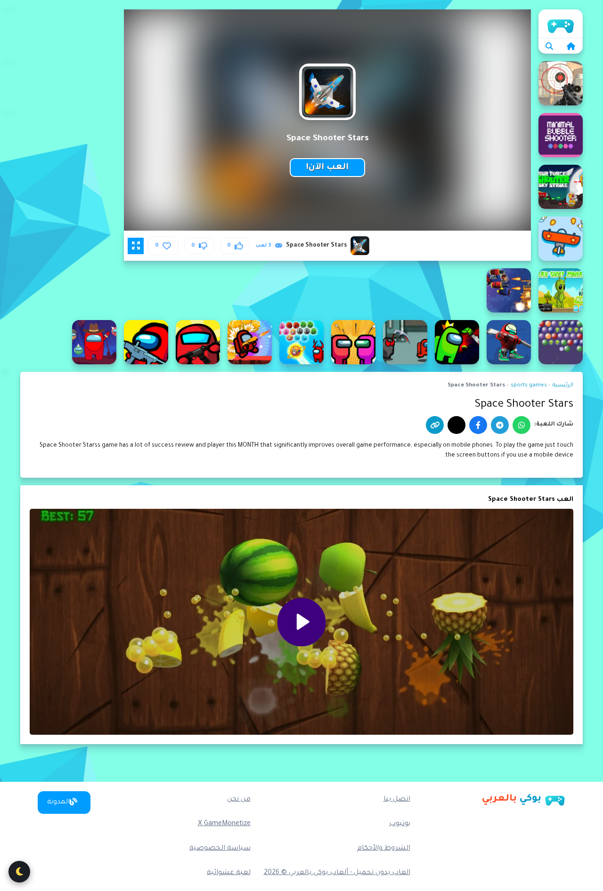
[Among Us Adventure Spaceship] (353, 342)
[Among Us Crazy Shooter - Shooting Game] (146, 342)
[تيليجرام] (500, 425)
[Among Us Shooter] (94, 342)
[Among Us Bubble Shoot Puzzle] (301, 342)
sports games (529, 386)
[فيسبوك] (478, 425)
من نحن (239, 799)
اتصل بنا (396, 799)
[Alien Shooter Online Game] (509, 290)
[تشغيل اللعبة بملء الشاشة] (135, 245)
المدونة (58, 802)
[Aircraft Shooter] (560, 239)
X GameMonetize (224, 824)
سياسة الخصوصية (220, 848)
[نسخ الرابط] (435, 425)
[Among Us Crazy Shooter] (198, 342)
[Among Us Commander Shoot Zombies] (250, 342)
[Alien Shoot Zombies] (560, 290)
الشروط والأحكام (383, 848)
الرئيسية (560, 23)
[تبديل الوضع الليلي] (19, 872)
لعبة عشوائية (229, 873)
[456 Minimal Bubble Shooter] (560, 135)
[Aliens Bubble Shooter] (560, 342)
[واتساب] (521, 425)
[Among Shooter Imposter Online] (509, 342)
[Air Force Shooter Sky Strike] (560, 187)
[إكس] (456, 425)
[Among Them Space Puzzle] (457, 342)
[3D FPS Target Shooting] (560, 83)
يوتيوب (399, 824)
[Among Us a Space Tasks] (405, 342)
